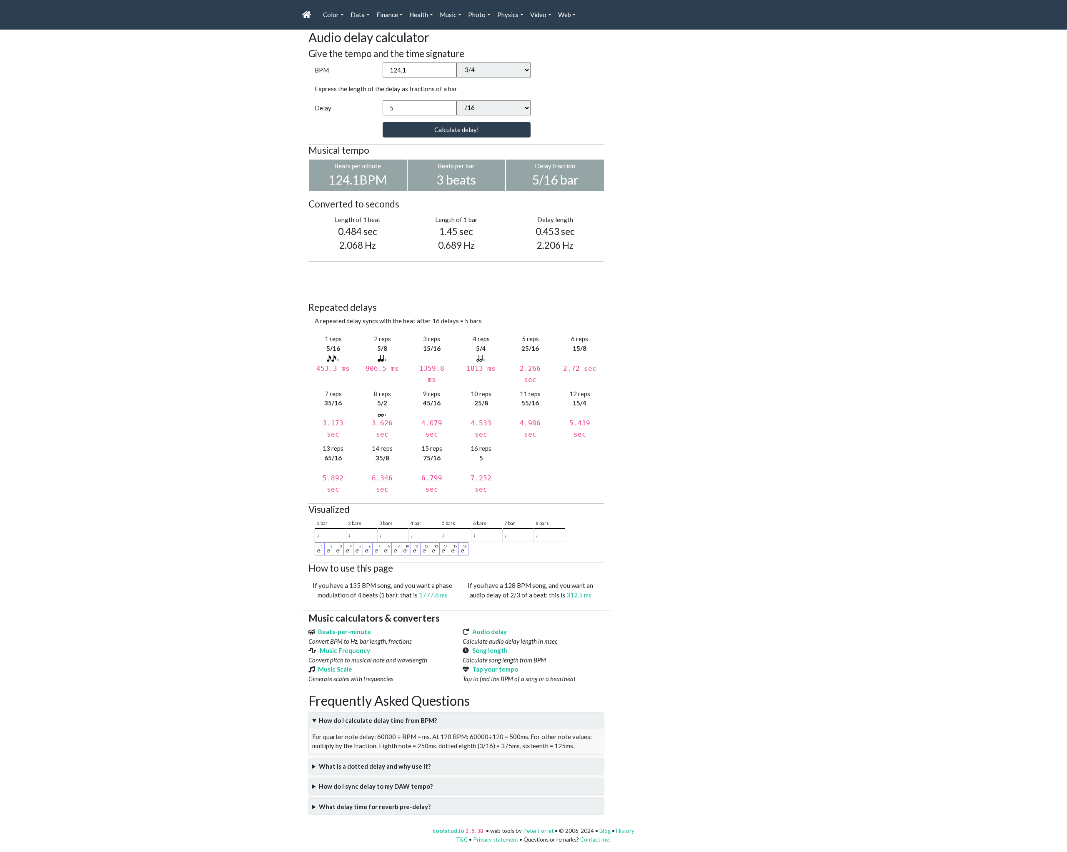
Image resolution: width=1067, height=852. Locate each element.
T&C (462, 839)
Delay (323, 108)
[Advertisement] (460, 280)
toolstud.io (448, 830)
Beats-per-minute (344, 631)
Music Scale (335, 669)
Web (564, 14)
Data (358, 14)
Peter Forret (538, 830)
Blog (605, 830)
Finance (387, 14)
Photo (477, 14)
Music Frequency (345, 650)
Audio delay (489, 631)
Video (538, 14)
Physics (507, 14)
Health (418, 14)
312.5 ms (578, 595)
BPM (322, 70)
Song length (490, 650)
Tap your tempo (495, 669)
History (625, 830)
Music (448, 14)
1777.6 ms (433, 595)
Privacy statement (495, 839)
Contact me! (595, 839)
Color (331, 14)
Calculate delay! (456, 129)
